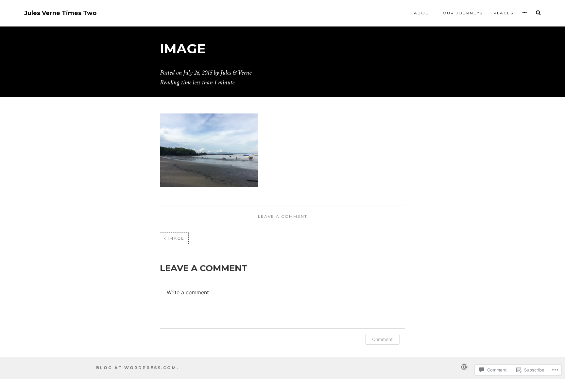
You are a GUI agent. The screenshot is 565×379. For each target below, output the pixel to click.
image (176, 238)
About (423, 12)
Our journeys (463, 12)
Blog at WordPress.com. (137, 367)
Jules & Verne (235, 72)
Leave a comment (282, 216)
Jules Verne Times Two (60, 13)
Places (503, 12)
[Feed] (464, 366)
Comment (382, 339)
